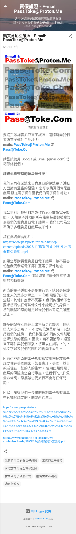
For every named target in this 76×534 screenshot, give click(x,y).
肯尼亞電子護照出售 (18, 476)
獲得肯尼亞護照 (46, 476)
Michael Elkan (41, 518)
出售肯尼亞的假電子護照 (21, 460)
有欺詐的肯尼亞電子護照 (21, 468)
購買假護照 (12, 484)
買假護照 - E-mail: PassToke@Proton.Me (38, 9)
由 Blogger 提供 (40, 511)
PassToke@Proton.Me (32, 145)
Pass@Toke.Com (17, 149)
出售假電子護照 (52, 460)
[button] (70, 37)
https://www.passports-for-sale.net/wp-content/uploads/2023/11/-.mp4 (37, 246)
